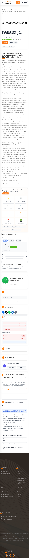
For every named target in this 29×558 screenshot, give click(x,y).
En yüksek (12, 240)
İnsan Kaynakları (6, 473)
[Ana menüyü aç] (2, 2)
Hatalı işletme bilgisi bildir (15, 390)
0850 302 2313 (7, 519)
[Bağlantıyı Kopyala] (15, 312)
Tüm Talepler (5, 492)
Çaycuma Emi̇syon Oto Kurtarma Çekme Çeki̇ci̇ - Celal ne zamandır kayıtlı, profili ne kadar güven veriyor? (14, 411)
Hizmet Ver (19, 496)
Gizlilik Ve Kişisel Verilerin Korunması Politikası (21, 482)
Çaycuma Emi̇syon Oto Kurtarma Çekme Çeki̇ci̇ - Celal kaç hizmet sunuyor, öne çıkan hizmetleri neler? (14, 434)
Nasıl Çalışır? (20, 471)
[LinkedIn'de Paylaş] (12, 312)
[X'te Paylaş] (6, 312)
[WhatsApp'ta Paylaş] (9, 312)
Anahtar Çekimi (13, 10)
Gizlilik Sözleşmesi (21, 478)
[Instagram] (10, 555)
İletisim (4, 476)
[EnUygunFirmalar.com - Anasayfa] (8, 2)
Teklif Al (5, 42)
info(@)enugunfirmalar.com (9, 516)
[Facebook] (7, 555)
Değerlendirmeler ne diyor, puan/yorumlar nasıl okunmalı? (13, 448)
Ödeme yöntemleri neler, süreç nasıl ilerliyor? (12, 443)
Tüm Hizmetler (6, 494)
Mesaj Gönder (14, 42)
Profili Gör (12, 367)
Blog (18, 476)
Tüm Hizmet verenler (7, 496)
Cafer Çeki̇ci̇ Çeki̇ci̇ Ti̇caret (13, 363)
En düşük (19, 240)
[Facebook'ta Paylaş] (3, 312)
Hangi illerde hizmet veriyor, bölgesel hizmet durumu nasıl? (14, 439)
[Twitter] (14, 555)
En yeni (5, 240)
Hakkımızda (5, 471)
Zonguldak (15, 180)
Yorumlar (22, 367)
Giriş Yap (19, 492)
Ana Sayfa (4, 10)
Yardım (18, 473)
